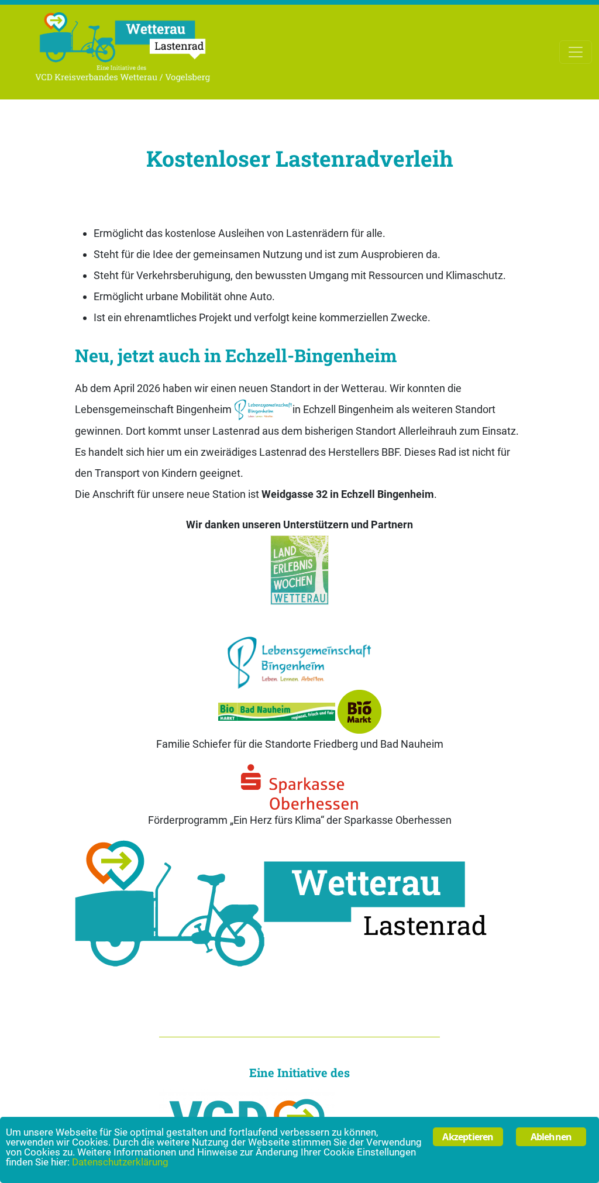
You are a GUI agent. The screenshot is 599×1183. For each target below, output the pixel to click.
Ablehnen (551, 1136)
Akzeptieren (467, 1136)
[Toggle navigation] (575, 52)
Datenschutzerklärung (120, 1162)
